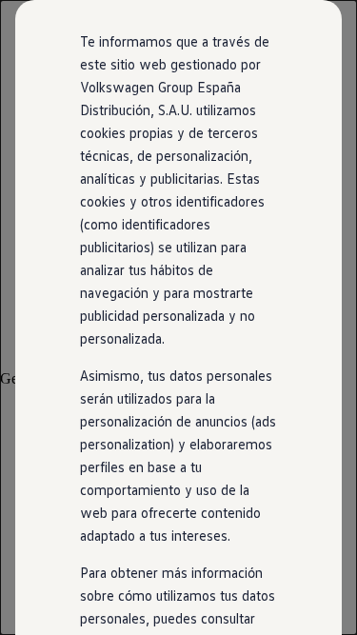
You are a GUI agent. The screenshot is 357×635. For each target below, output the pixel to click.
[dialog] (178, 317)
